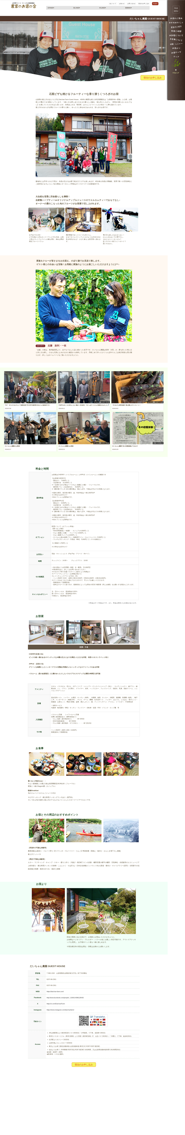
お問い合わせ (131, 3)
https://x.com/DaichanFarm (56, 1003)
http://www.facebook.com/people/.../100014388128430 (65, 997)
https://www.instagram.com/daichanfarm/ (60, 1010)
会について (112, 3)
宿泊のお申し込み (143, 3)
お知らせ (121, 3)
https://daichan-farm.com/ (55, 991)
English (155, 3)
